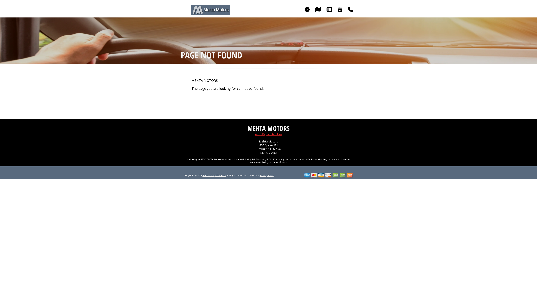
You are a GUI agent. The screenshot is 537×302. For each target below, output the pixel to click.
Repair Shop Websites (214, 175)
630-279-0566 (268, 153)
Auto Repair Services (268, 134)
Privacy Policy (267, 175)
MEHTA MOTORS (205, 80)
